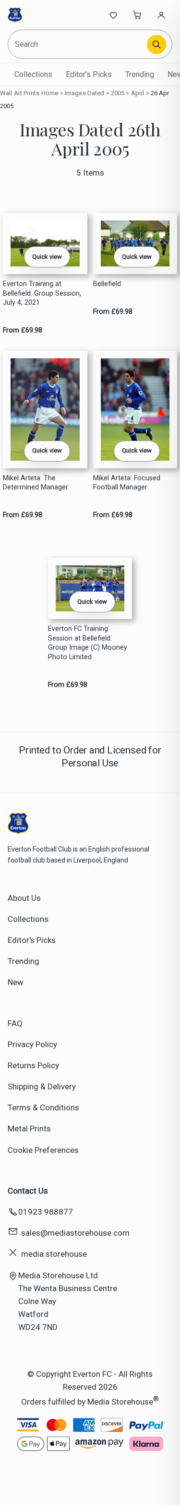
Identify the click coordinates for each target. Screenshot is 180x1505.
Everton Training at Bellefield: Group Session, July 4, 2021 (42, 293)
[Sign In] (161, 15)
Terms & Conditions (43, 1107)
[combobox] (78, 44)
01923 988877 (45, 1212)
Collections (33, 74)
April (137, 93)
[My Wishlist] (113, 15)
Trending (139, 74)
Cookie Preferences (43, 1150)
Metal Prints (29, 1128)
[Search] (156, 44)
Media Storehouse (120, 1401)
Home (50, 93)
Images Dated (85, 93)
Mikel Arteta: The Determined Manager (35, 482)
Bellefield (107, 284)
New (16, 982)
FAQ (15, 1023)
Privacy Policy (32, 1044)
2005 (118, 93)
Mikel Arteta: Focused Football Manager (126, 482)
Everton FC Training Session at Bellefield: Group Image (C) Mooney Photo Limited (87, 643)
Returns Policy (33, 1065)
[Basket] (137, 15)
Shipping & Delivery (42, 1086)
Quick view (47, 256)
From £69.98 (22, 330)
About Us (24, 898)
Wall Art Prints (19, 93)
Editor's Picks (89, 74)
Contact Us (28, 1190)
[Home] (40, 14)
